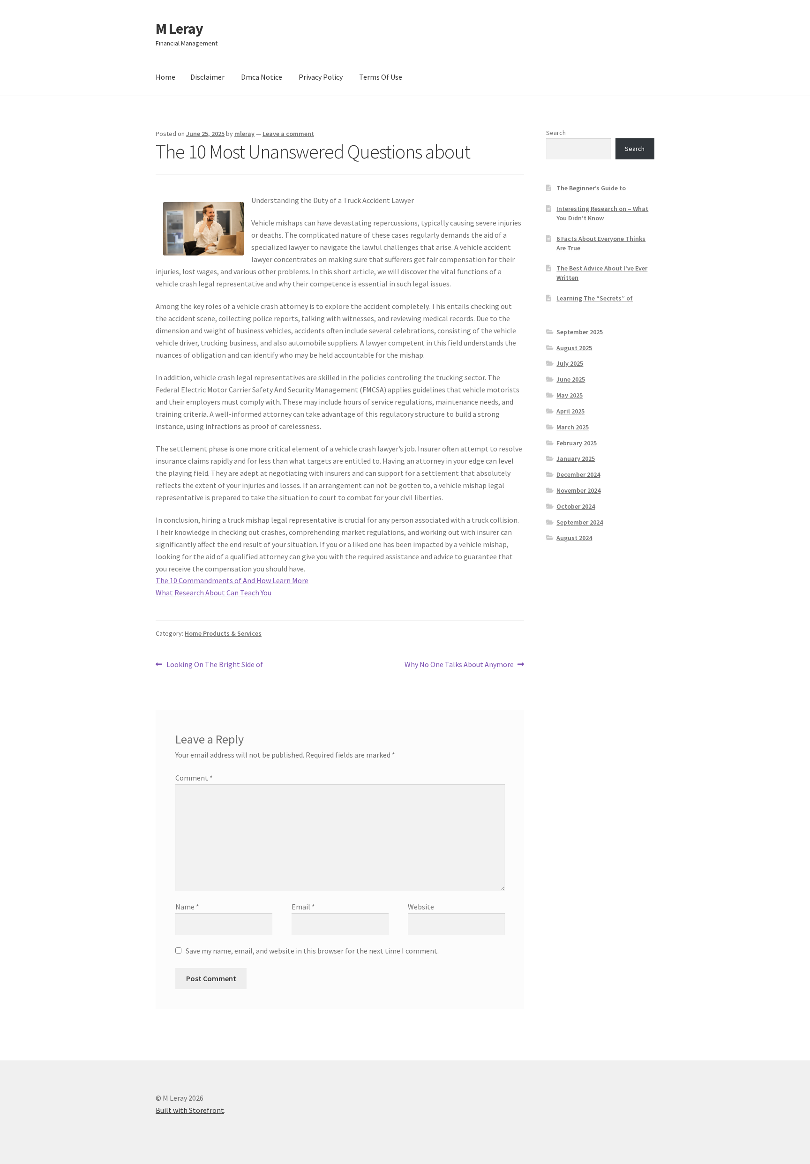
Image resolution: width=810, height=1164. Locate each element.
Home (165, 77)
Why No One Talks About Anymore (459, 665)
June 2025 (570, 379)
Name (187, 906)
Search (556, 132)
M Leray (179, 28)
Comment (194, 777)
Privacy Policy (321, 77)
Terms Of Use (380, 77)
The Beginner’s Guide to (591, 188)
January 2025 (575, 458)
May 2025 (569, 395)
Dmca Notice (261, 77)
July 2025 (569, 363)
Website (421, 906)
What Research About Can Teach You (213, 592)
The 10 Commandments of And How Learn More (232, 580)
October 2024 (575, 506)
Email (303, 906)
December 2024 (578, 474)
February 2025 (576, 443)
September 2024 (579, 522)
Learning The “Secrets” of (594, 298)
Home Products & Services (223, 633)
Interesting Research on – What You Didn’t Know (602, 213)
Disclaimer (207, 77)
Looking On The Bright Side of (214, 665)
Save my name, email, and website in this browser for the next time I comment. (312, 950)
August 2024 (574, 537)
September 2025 (579, 332)
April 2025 (570, 411)
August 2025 (574, 348)
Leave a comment (288, 133)
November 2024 (578, 490)
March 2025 (572, 427)
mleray (244, 133)
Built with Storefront (190, 1110)
